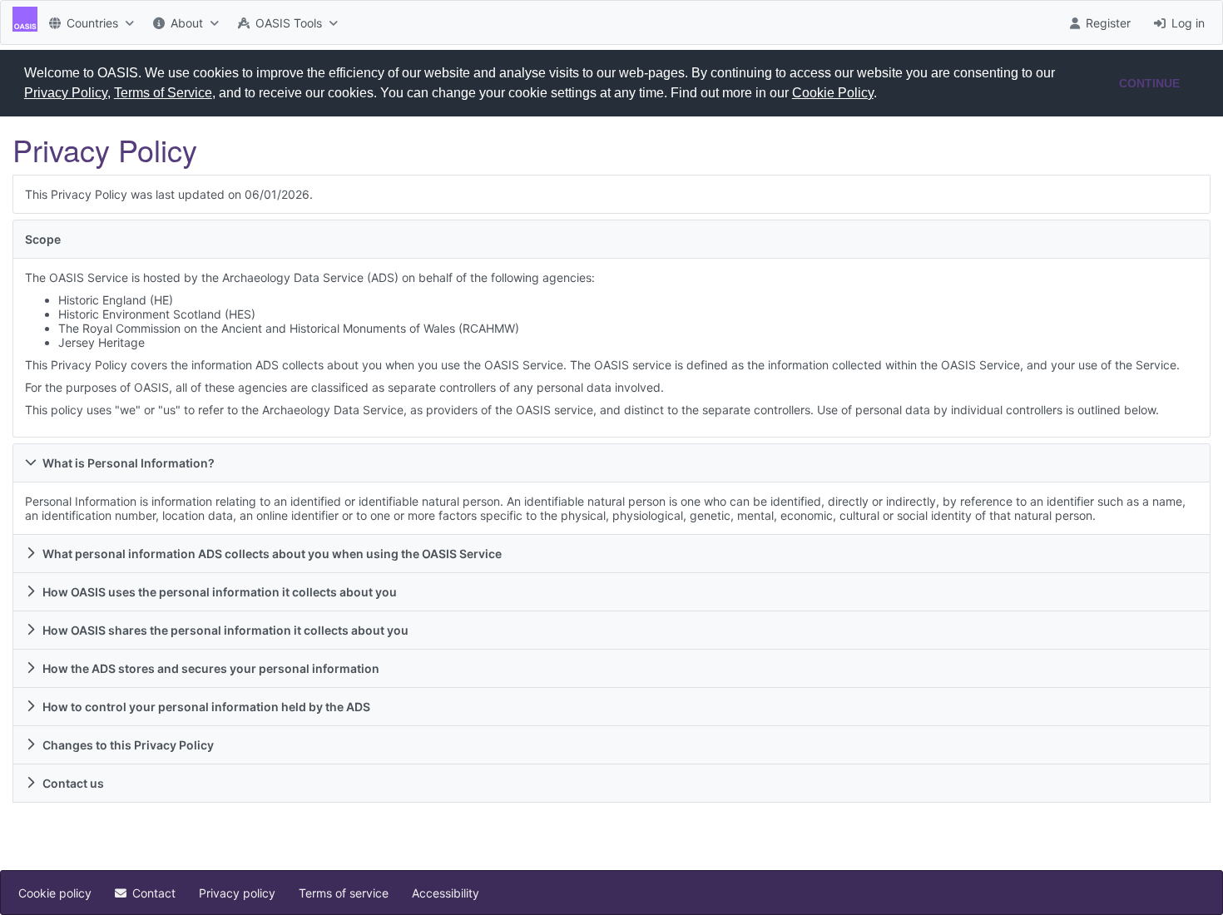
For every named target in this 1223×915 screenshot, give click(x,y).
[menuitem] (89, 22)
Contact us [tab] (73, 783)
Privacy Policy (65, 93)
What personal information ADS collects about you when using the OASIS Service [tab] (272, 554)
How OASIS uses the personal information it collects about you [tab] (219, 592)
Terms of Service (163, 93)
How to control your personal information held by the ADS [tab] (206, 707)
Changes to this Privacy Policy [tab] (128, 745)
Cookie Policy (833, 93)
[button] (882, 94)
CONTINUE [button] (1149, 83)
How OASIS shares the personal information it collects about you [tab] (225, 630)
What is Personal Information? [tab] (128, 463)
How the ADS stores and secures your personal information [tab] (210, 668)
